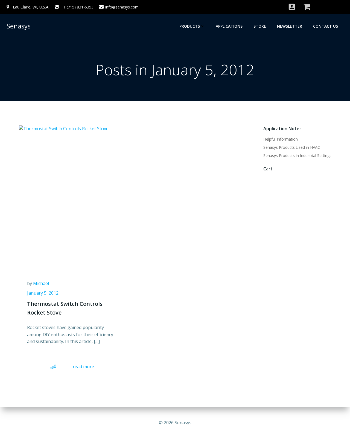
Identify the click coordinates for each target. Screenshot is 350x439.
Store (259, 26)
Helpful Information (280, 139)
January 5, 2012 (43, 293)
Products (189, 26)
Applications (229, 26)
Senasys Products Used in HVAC (291, 147)
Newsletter (289, 26)
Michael (41, 283)
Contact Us (325, 26)
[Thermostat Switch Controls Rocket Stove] (72, 195)
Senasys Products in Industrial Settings (297, 155)
